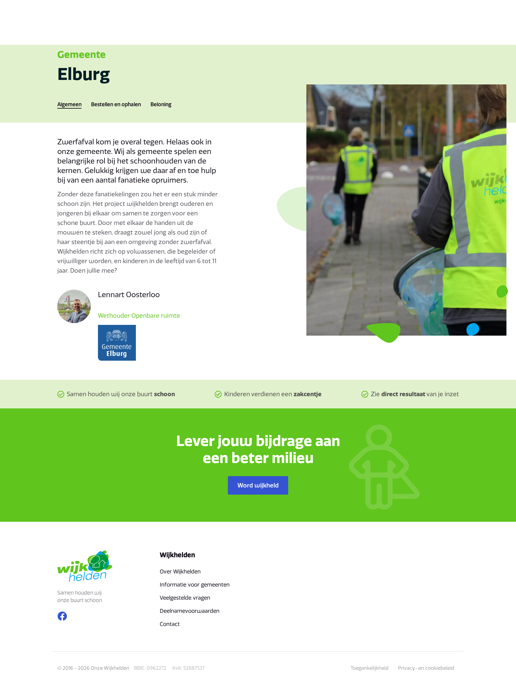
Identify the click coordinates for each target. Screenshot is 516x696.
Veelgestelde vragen (185, 597)
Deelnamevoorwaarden (189, 610)
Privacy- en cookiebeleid (426, 668)
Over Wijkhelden (180, 571)
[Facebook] (62, 616)
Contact (170, 624)
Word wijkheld (258, 485)
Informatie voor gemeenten (195, 584)
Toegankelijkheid (369, 668)
